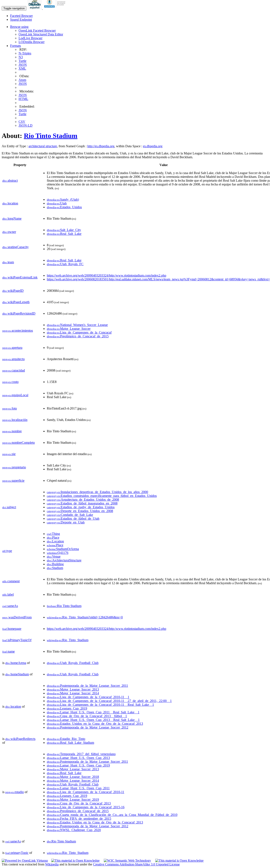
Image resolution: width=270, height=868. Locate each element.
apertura (12, 347)
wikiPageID (13, 290)
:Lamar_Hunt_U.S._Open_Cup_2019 (78, 765)
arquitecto (13, 359)
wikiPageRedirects (20, 739)
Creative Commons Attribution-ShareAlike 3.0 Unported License (136, 864)
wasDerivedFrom (17, 617)
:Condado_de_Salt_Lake (70, 514)
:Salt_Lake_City (64, 230)
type (7, 551)
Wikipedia (52, 864)
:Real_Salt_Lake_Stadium (70, 742)
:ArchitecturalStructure (64, 560)
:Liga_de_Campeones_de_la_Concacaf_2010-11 (85, 792)
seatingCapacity (15, 247)
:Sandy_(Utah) (63, 199)
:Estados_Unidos (64, 207)
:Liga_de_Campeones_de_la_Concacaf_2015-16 (85, 807)
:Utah (57, 203)
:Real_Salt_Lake (64, 233)
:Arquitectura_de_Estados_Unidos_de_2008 (83, 499)
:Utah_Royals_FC (65, 264)
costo (10, 382)
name (8, 651)
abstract (10, 180)
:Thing (53, 533)
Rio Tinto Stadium (50, 135)
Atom (22, 80)
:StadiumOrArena (63, 549)
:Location (55, 541)
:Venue (54, 556)
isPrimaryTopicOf (16, 640)
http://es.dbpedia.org (100, 146)
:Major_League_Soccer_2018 (73, 777)
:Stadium (55, 568)
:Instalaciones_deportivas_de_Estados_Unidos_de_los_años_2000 (97, 492)
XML (22, 68)
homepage (11, 628)
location (10, 203)
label (8, 594)
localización (14, 420)
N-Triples (25, 53)
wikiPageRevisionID (18, 313)
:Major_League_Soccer (68, 328)
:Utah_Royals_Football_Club (73, 663)
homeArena (15, 663)
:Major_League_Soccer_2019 (73, 799)
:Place (53, 537)
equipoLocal (15, 395)
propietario (14, 467)
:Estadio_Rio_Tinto (66, 739)
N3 (21, 57)
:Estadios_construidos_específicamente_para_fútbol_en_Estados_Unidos (102, 496)
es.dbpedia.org (152, 146)
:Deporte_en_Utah (66, 522)
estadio (14, 792)
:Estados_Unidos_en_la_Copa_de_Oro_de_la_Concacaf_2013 (95, 723)
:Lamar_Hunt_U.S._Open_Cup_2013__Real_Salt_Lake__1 (93, 720)
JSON (23, 64)
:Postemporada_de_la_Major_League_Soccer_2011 (87, 685)
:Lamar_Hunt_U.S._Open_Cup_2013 (78, 758)
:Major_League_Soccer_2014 (73, 693)
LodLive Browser (30, 38)
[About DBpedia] (35, 8)
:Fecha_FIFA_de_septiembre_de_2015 (79, 818)
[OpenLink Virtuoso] (25, 860)
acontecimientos (17, 330)
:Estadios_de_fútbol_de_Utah (73, 518)
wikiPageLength (16, 302)
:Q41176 (57, 552)
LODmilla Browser (32, 42)
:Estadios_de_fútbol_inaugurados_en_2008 (82, 503)
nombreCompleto (18, 442)
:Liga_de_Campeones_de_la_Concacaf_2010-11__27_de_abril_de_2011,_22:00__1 (109, 701)
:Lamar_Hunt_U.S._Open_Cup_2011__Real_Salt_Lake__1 (93, 712)
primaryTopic (16, 852)
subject (9, 507)
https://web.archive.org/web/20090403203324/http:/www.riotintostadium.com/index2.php (106, 275)
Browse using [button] (19, 26)
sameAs (10, 606)
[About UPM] (55, 8)
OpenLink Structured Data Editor (41, 34)
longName (12, 218)
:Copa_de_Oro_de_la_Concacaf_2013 (79, 803)
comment (11, 581)
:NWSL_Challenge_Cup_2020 (74, 830)
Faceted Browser (21, 16)
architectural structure (42, 146)
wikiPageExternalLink (20, 277)
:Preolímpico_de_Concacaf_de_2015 (78, 336)
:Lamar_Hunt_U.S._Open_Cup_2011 (78, 788)
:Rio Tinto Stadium (64, 606)
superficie (13, 480)
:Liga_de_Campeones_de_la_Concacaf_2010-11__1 (88, 697)
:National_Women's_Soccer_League (77, 325)
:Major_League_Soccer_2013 (73, 689)
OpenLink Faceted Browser (37, 30)
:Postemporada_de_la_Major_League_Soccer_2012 (87, 727)
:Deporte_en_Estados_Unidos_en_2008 (80, 511)
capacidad (13, 370)
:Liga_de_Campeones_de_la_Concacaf (79, 332)
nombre (12, 431)
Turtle (22, 61)
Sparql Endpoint (21, 19)
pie (9, 454)
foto (9, 408)
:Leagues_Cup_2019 (67, 708)
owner (9, 232)
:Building (55, 564)
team (8, 262)
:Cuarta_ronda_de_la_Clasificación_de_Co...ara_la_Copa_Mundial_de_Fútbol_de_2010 (112, 815)
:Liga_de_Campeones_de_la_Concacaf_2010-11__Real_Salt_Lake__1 (100, 704)
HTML (23, 99)
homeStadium (17, 674)
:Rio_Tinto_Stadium (67, 640)
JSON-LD (25, 125)
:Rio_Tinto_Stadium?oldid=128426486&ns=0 (85, 617)
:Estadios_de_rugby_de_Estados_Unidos (81, 507)
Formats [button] (15, 45)
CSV (22, 121)
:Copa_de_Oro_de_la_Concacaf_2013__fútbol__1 (87, 716)
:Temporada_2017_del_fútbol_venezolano (81, 754)
